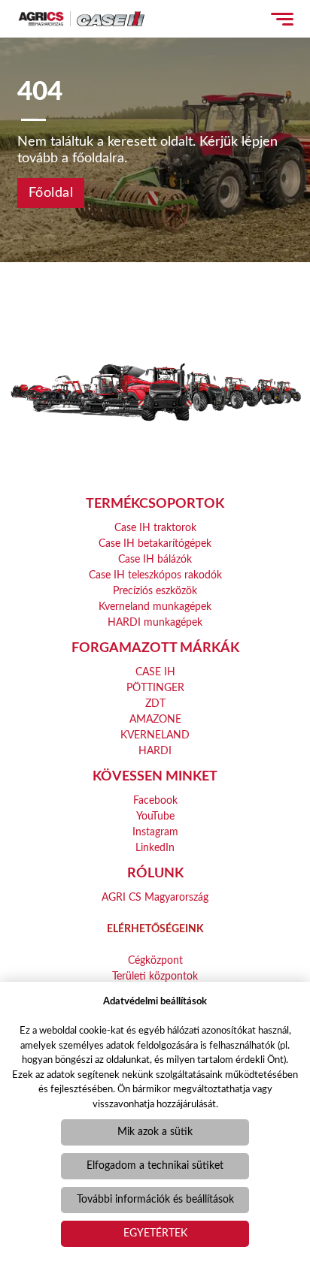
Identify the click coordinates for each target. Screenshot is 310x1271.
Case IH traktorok (155, 528)
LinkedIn (155, 848)
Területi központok (155, 976)
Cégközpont (155, 961)
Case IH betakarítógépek (155, 544)
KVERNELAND (155, 735)
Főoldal (51, 193)
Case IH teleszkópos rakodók (155, 575)
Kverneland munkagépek (155, 607)
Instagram (155, 832)
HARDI (155, 751)
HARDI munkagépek (155, 622)
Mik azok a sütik (155, 1132)
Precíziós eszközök (155, 591)
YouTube (155, 816)
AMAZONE (155, 719)
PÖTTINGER (155, 688)
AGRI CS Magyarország (155, 897)
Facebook (155, 801)
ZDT (155, 704)
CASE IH (155, 672)
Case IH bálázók (155, 559)
